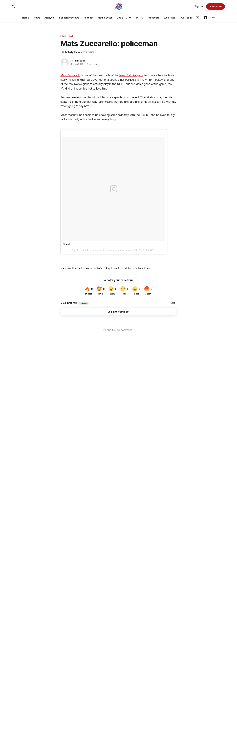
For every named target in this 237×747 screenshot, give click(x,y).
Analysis (49, 17)
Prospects (153, 17)
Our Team (186, 17)
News (37, 17)
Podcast (88, 17)
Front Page (66, 35)
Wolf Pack (169, 17)
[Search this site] (13, 6)
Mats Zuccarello (70, 75)
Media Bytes (105, 17)
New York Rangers (131, 75)
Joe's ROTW (124, 17)
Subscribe (215, 6)
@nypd (66, 244)
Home (25, 17)
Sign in (199, 6)
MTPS (139, 17)
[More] (213, 17)
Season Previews (69, 17)
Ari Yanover (77, 60)
